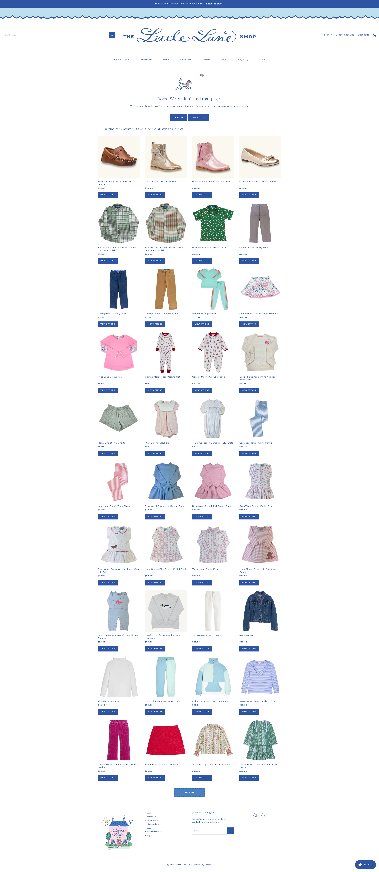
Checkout (363, 35)
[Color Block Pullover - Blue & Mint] (213, 677)
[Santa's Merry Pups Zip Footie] (213, 352)
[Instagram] (256, 815)
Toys (224, 59)
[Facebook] (264, 815)
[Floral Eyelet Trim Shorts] (119, 418)
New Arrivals (122, 59)
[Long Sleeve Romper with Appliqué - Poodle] (119, 611)
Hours (148, 828)
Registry (243, 59)
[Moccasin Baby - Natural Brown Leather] (119, 157)
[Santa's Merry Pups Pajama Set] (166, 352)
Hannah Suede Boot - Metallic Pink (211, 181)
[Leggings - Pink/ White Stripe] (119, 482)
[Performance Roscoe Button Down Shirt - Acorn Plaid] (166, 223)
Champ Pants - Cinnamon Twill (162, 314)
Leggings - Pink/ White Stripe (114, 506)
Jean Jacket (246, 635)
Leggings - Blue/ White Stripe (255, 443)
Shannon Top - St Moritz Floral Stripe (212, 764)
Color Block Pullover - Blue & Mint (211, 701)
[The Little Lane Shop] (189, 35)
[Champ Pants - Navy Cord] (119, 289)
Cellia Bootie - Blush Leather (161, 181)
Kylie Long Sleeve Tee (110, 377)
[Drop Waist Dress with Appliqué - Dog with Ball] (119, 545)
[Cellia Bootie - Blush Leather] (166, 157)
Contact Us (198, 117)
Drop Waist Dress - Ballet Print (256, 506)
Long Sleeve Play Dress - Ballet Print (165, 569)
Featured (146, 59)
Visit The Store (152, 821)
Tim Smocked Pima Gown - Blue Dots (212, 443)
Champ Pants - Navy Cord (112, 314)
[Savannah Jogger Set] (213, 289)
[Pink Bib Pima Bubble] (166, 418)
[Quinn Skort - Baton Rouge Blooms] (260, 289)
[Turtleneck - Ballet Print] (213, 545)
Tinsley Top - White (108, 701)
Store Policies (152, 832)
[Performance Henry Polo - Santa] (213, 223)
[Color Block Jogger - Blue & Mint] (166, 677)
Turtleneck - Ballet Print (205, 569)
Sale (262, 59)
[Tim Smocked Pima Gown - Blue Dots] (213, 418)
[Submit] (112, 35)
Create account (345, 35)
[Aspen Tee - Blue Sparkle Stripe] (260, 677)
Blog (147, 836)
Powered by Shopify (202, 865)
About (148, 813)
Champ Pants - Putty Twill (253, 247)
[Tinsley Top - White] (119, 677)
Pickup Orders (152, 824)
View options (107, 195)
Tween (206, 59)
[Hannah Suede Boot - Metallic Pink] (213, 157)
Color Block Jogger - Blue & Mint (163, 701)
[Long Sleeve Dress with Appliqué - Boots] (260, 545)
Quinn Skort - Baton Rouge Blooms (258, 314)
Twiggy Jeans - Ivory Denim (207, 635)
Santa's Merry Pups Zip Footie (208, 377)
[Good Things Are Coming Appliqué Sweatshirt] (260, 352)
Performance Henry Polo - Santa (210, 247)
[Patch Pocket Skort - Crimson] (166, 740)
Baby (166, 59)
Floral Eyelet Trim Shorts (111, 443)
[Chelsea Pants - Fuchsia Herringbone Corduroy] (119, 740)
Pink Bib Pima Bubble (157, 443)
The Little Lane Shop (184, 865)
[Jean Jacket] (260, 611)
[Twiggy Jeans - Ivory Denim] (213, 611)
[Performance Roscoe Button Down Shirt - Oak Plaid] (119, 223)
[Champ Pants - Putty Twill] (260, 223)
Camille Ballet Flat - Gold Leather (258, 181)
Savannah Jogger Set (204, 314)
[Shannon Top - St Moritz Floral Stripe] (213, 740)
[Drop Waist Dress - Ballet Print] (260, 482)
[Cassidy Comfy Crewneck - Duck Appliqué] (166, 611)
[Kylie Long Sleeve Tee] (119, 352)
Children (185, 59)
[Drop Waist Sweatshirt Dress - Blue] (166, 482)
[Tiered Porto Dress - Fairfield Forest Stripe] (260, 740)
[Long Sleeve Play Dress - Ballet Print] (166, 545)
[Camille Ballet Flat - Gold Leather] (260, 157)
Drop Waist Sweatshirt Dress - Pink (211, 506)
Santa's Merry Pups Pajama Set (162, 377)
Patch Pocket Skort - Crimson (161, 764)
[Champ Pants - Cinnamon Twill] (166, 289)
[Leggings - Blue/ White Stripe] (260, 418)
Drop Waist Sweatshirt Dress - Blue (164, 506)
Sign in (328, 35)
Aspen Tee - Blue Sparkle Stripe (257, 701)
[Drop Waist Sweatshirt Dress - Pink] (213, 482)
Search (178, 117)
